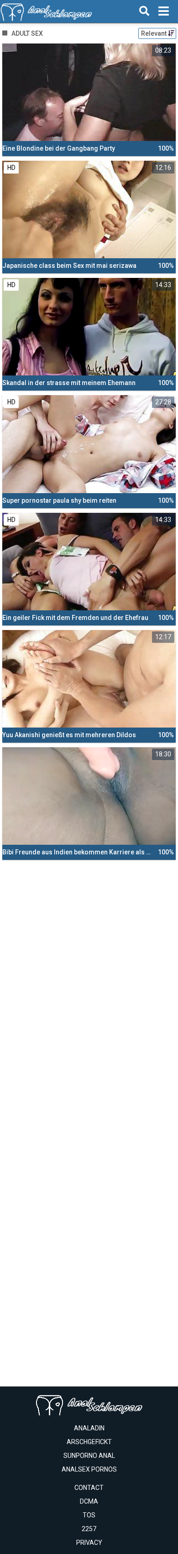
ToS (89, 1515)
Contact (89, 1487)
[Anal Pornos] (46, 11)
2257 (89, 1528)
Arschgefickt (89, 1441)
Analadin (89, 1428)
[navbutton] (163, 11)
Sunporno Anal (89, 1455)
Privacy (89, 1542)
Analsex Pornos (89, 1469)
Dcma (89, 1501)
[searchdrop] (144, 11)
